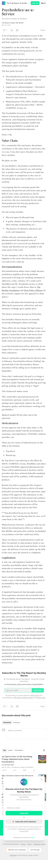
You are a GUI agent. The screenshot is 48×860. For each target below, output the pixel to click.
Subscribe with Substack (25, 821)
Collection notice (39, 844)
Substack (13, 855)
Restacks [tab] (16, 722)
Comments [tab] (7, 722)
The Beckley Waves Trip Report (13, 23)
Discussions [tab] (19, 750)
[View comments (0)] (12, 30)
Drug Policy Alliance (33, 290)
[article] (24, 763)
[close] (41, 779)
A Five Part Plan (8, 765)
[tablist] (11, 722)
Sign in (43, 3)
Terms (29, 844)
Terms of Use (34, 827)
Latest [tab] (10, 750)
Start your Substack (18, 850)
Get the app (35, 850)
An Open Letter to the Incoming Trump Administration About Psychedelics (17, 759)
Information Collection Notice (28, 829)
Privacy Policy (23, 831)
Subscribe (35, 3)
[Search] (44, 750)
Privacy (23, 844)
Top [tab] (4, 750)
